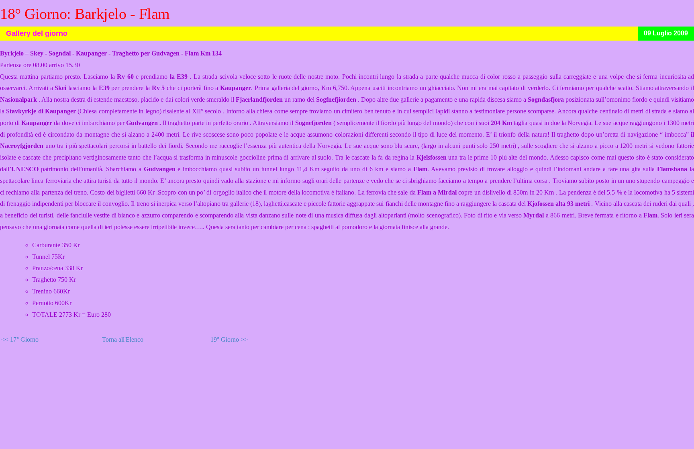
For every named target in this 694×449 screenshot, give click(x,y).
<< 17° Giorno (20, 339)
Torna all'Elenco (122, 339)
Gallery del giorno (36, 33)
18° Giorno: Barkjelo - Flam (85, 13)
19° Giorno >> (229, 339)
